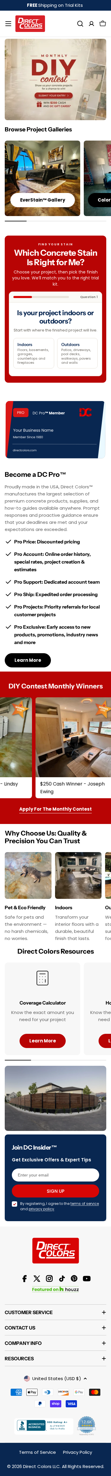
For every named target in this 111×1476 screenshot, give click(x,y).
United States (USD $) (56, 1378)
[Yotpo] (86, 1426)
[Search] (80, 23)
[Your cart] (102, 23)
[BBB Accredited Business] (43, 1426)
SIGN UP (56, 1191)
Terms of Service (37, 1452)
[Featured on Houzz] (55, 1287)
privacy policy (41, 1208)
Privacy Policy (77, 1452)
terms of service (84, 1203)
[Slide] (55, 79)
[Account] (91, 24)
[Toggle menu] (8, 23)
